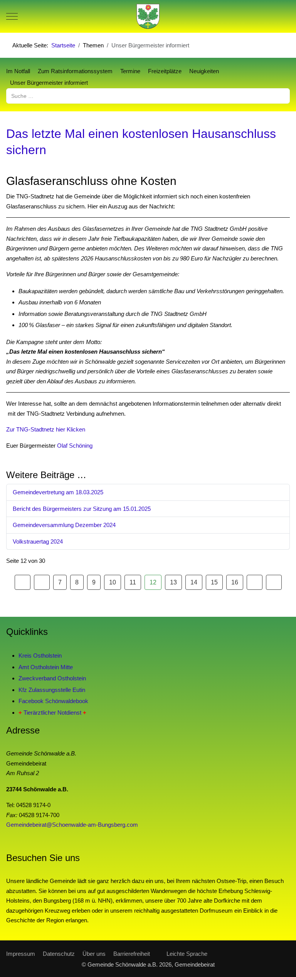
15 (214, 582)
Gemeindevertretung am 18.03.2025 (58, 492)
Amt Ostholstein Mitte (45, 667)
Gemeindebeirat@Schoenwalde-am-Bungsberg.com (72, 824)
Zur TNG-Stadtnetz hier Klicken (45, 429)
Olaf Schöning (74, 445)
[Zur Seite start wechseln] (22, 582)
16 (234, 582)
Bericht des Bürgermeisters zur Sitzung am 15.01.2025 (82, 508)
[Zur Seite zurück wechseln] (42, 582)
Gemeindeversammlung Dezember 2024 (64, 525)
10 (112, 582)
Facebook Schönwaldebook (53, 701)
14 (193, 582)
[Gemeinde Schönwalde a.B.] (148, 16)
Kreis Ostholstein (40, 655)
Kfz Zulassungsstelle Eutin (51, 690)
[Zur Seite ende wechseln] (274, 582)
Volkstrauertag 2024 (38, 541)
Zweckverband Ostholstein (52, 678)
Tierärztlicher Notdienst (52, 712)
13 (173, 582)
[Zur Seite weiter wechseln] (254, 582)
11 (133, 582)
